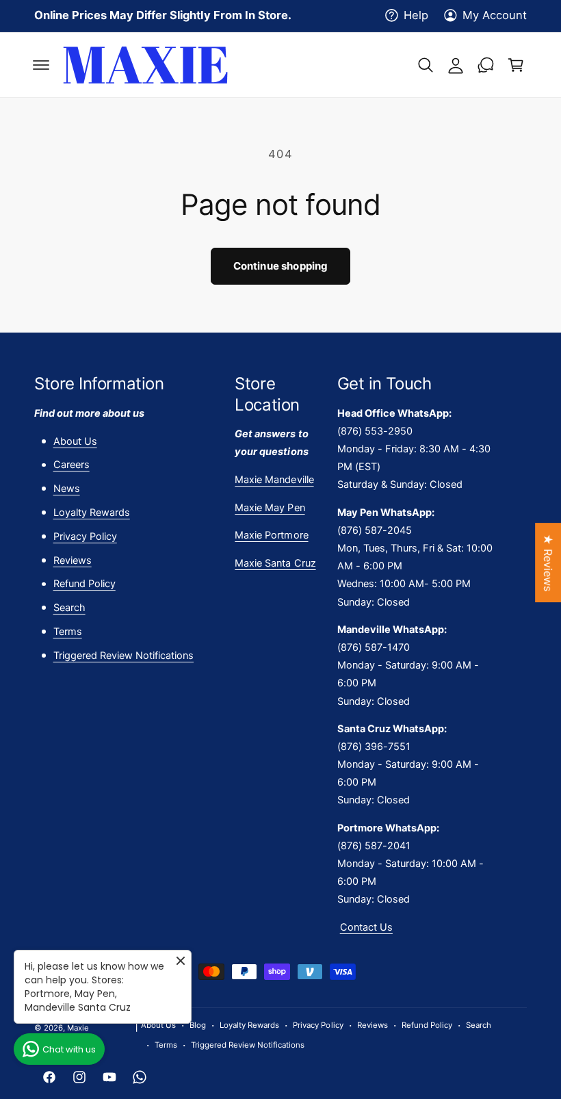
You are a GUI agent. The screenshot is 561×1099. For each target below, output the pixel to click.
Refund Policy (84, 584)
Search (69, 608)
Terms (67, 631)
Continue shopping (280, 265)
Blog (198, 1025)
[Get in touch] (486, 65)
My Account (494, 15)
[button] (41, 65)
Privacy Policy (85, 536)
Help (416, 15)
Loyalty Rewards (91, 512)
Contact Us (366, 927)
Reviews (72, 560)
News (66, 488)
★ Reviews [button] (548, 562)
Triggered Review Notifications (123, 655)
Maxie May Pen (269, 508)
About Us (75, 441)
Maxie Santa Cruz (275, 563)
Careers (71, 464)
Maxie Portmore (271, 535)
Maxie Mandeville (274, 480)
